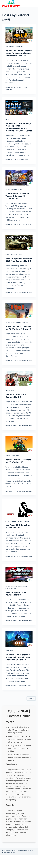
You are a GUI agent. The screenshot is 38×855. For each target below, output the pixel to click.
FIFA (12, 390)
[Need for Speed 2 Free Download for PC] (19, 574)
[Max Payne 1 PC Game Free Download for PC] (19, 509)
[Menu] (35, 4)
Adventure (18, 47)
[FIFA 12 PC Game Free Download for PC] (19, 378)
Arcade (18, 456)
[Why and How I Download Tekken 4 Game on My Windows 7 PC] (19, 177)
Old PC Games (16, 322)
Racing (7, 254)
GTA (6, 47)
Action (11, 47)
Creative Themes (8, 852)
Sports (8, 390)
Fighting (14, 189)
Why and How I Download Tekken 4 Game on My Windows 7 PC (17, 196)
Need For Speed (16, 254)
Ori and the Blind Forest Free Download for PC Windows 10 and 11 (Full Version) (18, 657)
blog (7, 119)
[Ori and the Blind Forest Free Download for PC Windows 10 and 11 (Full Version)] (19, 639)
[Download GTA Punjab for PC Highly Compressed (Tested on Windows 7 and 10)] (19, 35)
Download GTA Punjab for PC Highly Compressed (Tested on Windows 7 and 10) (18, 53)
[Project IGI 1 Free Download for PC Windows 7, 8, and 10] (19, 310)
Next (30, 698)
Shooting (25, 322)
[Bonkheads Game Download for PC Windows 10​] (19, 444)
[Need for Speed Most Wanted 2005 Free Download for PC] (19, 242)
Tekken (20, 189)
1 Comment (9, 89)
